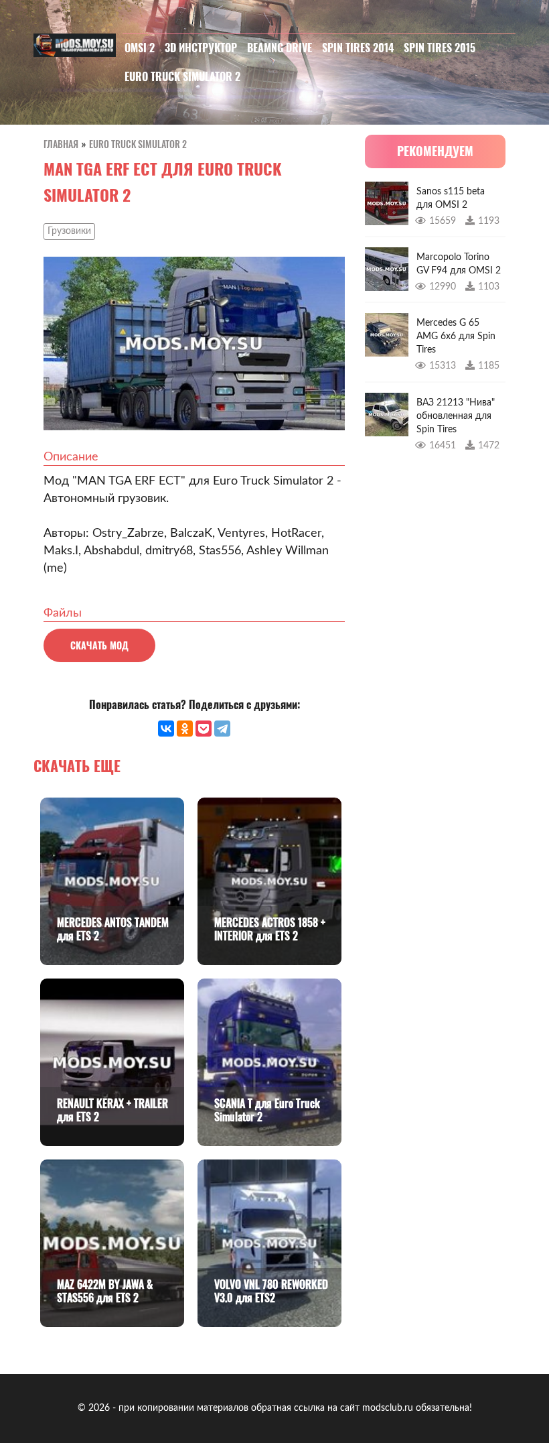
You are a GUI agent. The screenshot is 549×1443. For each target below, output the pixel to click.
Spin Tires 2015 (439, 48)
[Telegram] (222, 728)
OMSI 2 (140, 48)
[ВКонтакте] (166, 728)
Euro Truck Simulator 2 (182, 76)
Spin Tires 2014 (358, 48)
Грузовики (69, 231)
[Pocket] (203, 728)
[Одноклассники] (185, 728)
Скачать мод (99, 645)
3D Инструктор (201, 48)
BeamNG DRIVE (279, 48)
